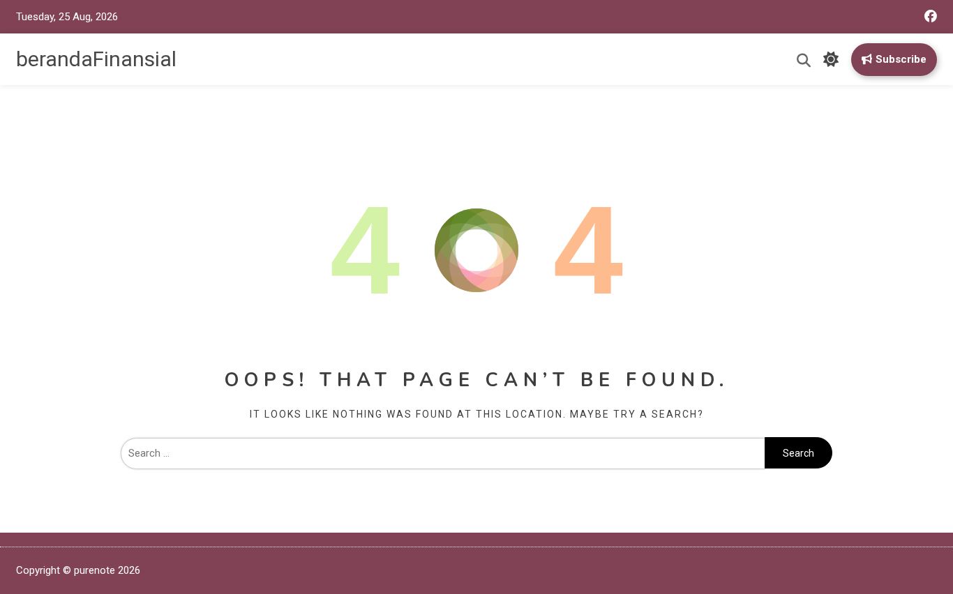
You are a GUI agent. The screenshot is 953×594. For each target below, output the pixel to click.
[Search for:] (443, 453)
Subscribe (901, 59)
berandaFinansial (96, 59)
